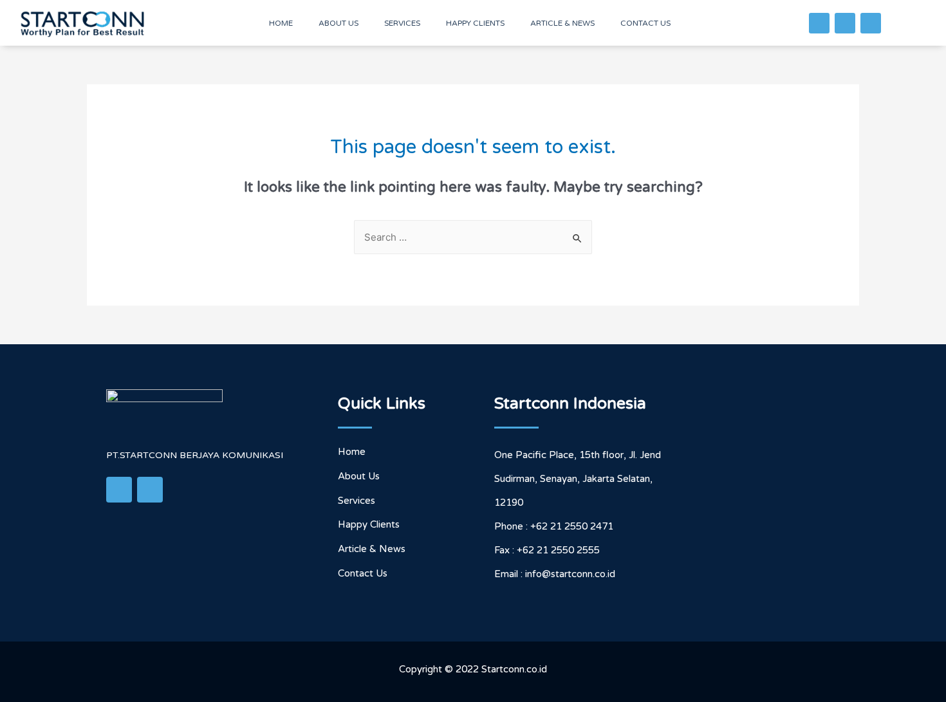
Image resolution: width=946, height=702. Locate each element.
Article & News (562, 23)
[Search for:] (473, 237)
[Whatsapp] (819, 23)
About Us (338, 23)
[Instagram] (870, 23)
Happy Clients (475, 23)
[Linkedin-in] (845, 23)
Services (402, 23)
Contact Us (645, 23)
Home (281, 23)
